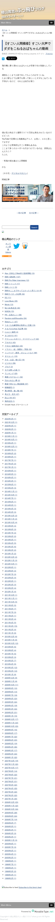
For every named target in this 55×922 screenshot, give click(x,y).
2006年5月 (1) (10, 826)
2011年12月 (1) (11, 595)
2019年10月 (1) (11, 439)
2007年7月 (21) (11, 778)
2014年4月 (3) (10, 508)
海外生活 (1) (10, 401)
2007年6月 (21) (11, 781)
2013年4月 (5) (10, 543)
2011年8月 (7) (10, 609)
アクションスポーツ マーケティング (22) (22, 339)
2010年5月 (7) (10, 660)
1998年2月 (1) (10, 878)
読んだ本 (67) (10, 397)
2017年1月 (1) (10, 467)
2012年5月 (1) (10, 581)
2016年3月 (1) (10, 481)
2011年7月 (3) (10, 612)
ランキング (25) (11, 373)
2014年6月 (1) (10, 501)
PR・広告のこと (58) (13, 315)
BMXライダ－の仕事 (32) (15, 294)
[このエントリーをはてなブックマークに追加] (3, 59)
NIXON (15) (9, 311)
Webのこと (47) (11, 321)
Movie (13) (9, 304)
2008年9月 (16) (11, 729)
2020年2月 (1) (10, 429)
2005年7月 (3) (10, 847)
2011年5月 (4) (10, 619)
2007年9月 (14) (11, 771)
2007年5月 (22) (11, 785)
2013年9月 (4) (10, 526)
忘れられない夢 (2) (12, 380)
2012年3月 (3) (10, 584)
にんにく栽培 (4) (11, 332)
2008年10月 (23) (11, 726)
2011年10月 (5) (11, 602)
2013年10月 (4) (11, 522)
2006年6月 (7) (10, 823)
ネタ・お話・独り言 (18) (15, 359)
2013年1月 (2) (10, 553)
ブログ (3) (9, 366)
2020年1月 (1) (10, 432)
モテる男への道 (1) (12, 370)
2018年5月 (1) (10, 457)
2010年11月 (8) (11, 640)
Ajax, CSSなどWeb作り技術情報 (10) (20, 273)
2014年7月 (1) (10, 498)
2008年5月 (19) (11, 743)
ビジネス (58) (10, 363)
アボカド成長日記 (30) (14, 346)
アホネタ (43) (10, 342)
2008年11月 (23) (11, 723)
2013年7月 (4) (10, 533)
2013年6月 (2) (10, 536)
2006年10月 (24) (11, 809)
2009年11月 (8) (11, 681)
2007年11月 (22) (11, 764)
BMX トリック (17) (12, 283)
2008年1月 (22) (11, 757)
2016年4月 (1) (10, 477)
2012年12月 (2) (11, 557)
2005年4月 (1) (10, 854)
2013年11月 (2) (11, 519)
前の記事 (22, 212)
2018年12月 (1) (11, 446)
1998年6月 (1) (10, 868)
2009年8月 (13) (11, 692)
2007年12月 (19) (11, 761)
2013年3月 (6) (10, 546)
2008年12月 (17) (11, 719)
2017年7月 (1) (10, 460)
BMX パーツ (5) (11, 287)
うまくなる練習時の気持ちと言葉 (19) (20, 325)
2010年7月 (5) (10, 654)
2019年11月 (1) (11, 436)
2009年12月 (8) (11, 678)
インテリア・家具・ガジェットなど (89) (21, 352)
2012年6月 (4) (10, 577)
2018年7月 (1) (10, 450)
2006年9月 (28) (11, 812)
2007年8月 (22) (11, 774)
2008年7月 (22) (11, 736)
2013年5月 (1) (10, 539)
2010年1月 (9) (10, 674)
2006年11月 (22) (11, 805)
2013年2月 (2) (10, 550)
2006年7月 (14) (11, 819)
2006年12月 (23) (11, 802)
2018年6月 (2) (10, 453)
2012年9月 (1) (10, 567)
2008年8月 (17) (11, 733)
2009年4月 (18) (11, 705)
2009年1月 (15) (11, 716)
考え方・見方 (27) (12, 394)
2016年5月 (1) (10, 474)
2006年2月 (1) (10, 837)
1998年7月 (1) (10, 864)
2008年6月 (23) (11, 740)
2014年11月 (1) (11, 491)
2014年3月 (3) (10, 512)
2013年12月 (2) (11, 515)
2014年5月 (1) (10, 505)
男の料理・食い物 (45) (14, 390)
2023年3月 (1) (10, 419)
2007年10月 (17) (11, 767)
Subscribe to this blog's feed (30, 887)
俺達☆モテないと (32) (14, 377)
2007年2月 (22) (11, 795)
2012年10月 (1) (11, 564)
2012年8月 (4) (10, 571)
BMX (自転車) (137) (12, 277)
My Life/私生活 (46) (12, 308)
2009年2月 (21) (11, 712)
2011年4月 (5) (10, 622)
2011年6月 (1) (10, 616)
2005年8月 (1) (10, 843)
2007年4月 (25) (11, 788)
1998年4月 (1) (10, 875)
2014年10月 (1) (11, 495)
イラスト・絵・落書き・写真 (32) (18, 349)
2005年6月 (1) (10, 850)
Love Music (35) (11, 301)
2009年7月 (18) (11, 695)
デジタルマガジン (19, 173)
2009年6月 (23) (11, 698)
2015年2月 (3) (10, 488)
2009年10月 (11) (11, 685)
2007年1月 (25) (11, 798)
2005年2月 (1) (10, 857)
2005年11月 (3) (11, 840)
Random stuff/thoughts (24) (16, 318)
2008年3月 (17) (11, 750)
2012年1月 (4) (10, 591)
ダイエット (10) (11, 356)
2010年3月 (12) (11, 667)
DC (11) (8, 297)
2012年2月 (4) (10, 588)
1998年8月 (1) (10, 861)
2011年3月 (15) (11, 626)
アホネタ (49, 53)
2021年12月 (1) (11, 422)
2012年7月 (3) (10, 574)
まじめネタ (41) (11, 335)
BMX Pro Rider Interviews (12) (17, 280)
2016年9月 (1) (10, 470)
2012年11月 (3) (11, 560)
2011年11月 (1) (11, 598)
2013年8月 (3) (10, 529)
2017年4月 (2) (10, 463)
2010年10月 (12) (11, 643)
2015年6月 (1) (10, 484)
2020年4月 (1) (10, 425)
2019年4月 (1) (10, 443)
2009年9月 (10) (11, 688)
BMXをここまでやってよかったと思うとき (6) (23, 290)
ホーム (4, 30)
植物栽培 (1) (10, 387)
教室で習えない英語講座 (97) (16, 384)
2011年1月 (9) (10, 633)
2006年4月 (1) (10, 830)
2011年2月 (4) (10, 629)
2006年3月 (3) (10, 833)
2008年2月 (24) (11, 754)
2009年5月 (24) (11, 702)
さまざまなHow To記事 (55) (16, 328)
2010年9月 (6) (10, 647)
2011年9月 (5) (10, 605)
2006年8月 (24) (11, 816)
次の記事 (33, 212)
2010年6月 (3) (10, 657)
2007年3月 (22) (11, 792)
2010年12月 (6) (11, 636)
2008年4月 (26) (11, 747)
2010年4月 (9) (10, 664)
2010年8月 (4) (10, 650)
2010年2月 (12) (11, 671)
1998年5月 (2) (10, 871)
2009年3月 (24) (11, 709)
